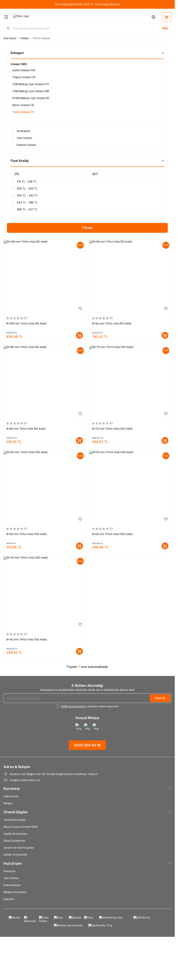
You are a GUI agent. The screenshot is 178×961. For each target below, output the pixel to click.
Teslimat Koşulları (14, 819)
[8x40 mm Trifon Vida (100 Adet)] (45, 593)
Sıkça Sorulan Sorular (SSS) (20, 826)
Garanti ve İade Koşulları (18, 847)
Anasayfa (9, 871)
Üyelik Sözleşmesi (15, 833)
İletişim (7, 803)
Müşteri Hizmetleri (14, 892)
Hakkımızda (10, 796)
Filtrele (87, 228)
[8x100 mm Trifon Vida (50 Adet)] (45, 277)
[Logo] (34, 17)
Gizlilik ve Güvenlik (15, 854)
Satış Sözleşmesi (14, 840)
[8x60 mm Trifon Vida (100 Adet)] (45, 487)
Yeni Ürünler (11, 878)
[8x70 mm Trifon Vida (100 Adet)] (130, 382)
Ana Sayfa (9, 38)
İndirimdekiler (12, 885)
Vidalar (24, 38)
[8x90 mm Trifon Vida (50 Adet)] (130, 277)
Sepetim (8, 899)
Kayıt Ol (160, 698)
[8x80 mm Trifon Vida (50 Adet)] (45, 382)
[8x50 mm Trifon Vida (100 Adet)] (130, 487)
